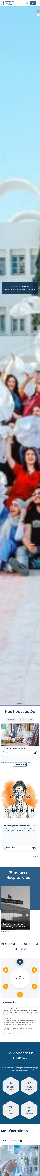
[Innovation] (6, 986)
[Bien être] (34, 986)
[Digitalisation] (20, 994)
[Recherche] (6, 970)
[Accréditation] (20, 961)
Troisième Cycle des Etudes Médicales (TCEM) (20, 826)
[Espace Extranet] (33, 3)
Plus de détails (10, 847)
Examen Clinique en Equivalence (14, 748)
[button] (18, 703)
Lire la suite (8, 753)
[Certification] (34, 970)
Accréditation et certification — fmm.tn (15, 1033)
